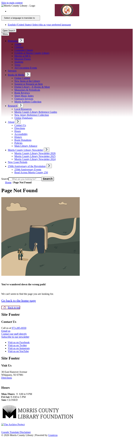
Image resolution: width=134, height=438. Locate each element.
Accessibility (21, 134)
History (18, 137)
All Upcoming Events (25, 67)
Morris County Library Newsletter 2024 (35, 159)
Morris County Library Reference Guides (35, 112)
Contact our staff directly (14, 333)
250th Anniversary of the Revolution (27, 166)
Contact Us (20, 125)
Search (4, 178)
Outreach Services (23, 98)
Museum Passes (22, 59)
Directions (19, 128)
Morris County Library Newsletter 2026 (35, 153)
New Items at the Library (27, 81)
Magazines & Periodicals (27, 89)
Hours (17, 131)
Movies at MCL (22, 56)
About (11, 122)
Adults (17, 44)
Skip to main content (12, 2)
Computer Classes (23, 50)
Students (18, 61)
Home (8, 182)
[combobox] (20, 18)
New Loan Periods (17, 162)
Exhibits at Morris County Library (32, 53)
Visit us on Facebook (19, 342)
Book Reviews (22, 92)
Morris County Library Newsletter (25, 150)
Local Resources (23, 109)
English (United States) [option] (39, 24)
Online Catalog (22, 78)
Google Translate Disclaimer (16, 432)
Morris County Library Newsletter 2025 (35, 156)
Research (12, 105)
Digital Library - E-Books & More (32, 87)
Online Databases (23, 118)
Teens (17, 64)
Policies (18, 143)
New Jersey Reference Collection (31, 115)
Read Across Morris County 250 (31, 172)
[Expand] (21, 40)
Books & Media (16, 74)
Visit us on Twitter (17, 345)
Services (12, 70)
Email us (5, 331)
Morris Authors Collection (27, 101)
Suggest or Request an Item (28, 84)
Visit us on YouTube (18, 351)
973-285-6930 (19, 328)
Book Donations (22, 140)
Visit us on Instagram (19, 348)
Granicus (53, 435)
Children (18, 47)
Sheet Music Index (24, 95)
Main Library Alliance (25, 146)
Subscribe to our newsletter (15, 336)
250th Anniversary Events (27, 169)
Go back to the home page (18, 300)
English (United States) (39, 11)
